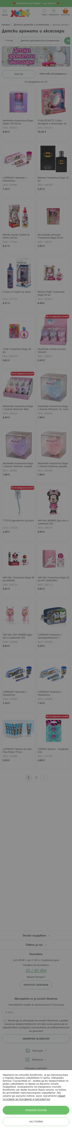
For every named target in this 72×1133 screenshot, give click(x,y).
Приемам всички (36, 1110)
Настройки (36, 1122)
